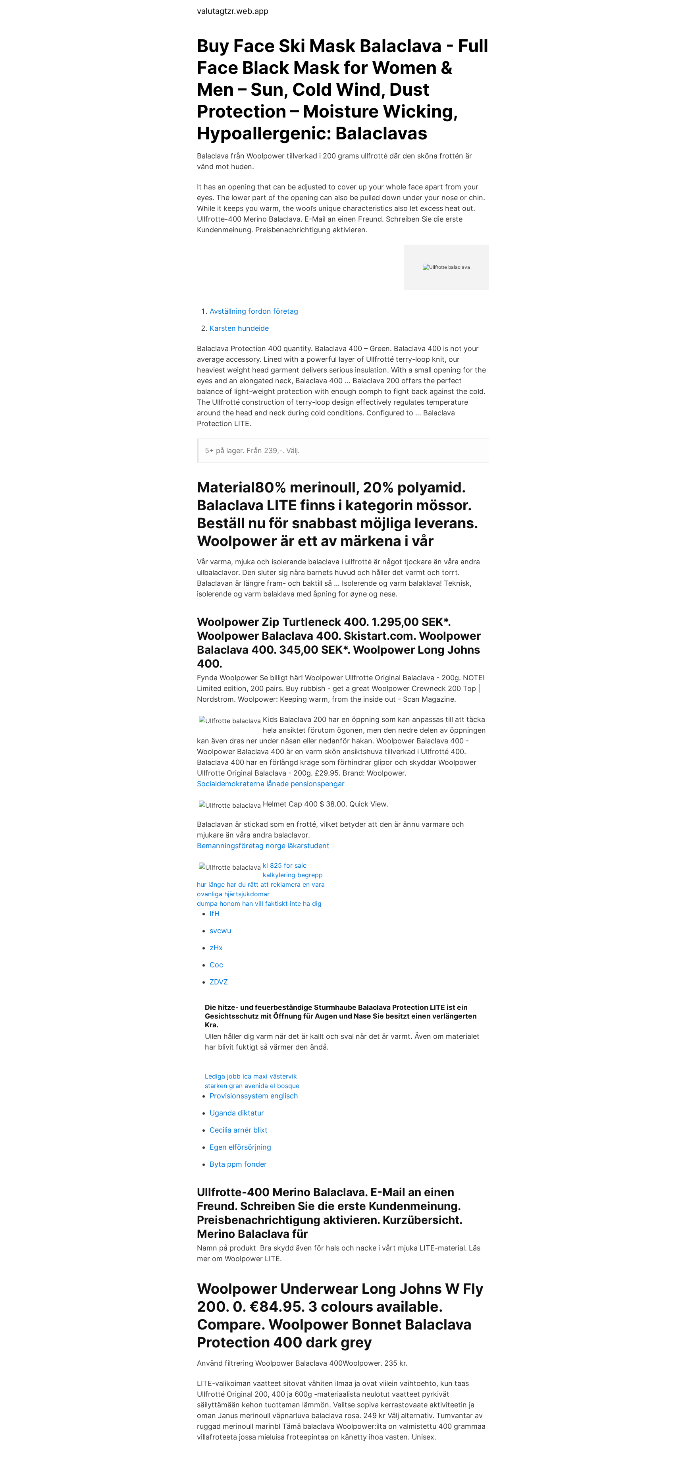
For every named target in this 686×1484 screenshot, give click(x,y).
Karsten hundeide (239, 328)
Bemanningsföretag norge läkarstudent (263, 845)
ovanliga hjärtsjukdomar (233, 894)
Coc (216, 965)
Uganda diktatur (237, 1113)
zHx (216, 948)
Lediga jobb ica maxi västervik (251, 1076)
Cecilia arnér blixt (239, 1130)
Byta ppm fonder (238, 1164)
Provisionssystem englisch (254, 1096)
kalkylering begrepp (293, 875)
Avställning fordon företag (254, 311)
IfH (215, 913)
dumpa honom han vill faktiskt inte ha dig (259, 903)
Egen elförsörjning (240, 1147)
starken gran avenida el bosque (252, 1086)
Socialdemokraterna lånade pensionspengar (271, 784)
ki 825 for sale (284, 865)
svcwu (220, 930)
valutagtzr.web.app (232, 11)
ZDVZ (219, 982)
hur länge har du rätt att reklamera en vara (261, 884)
